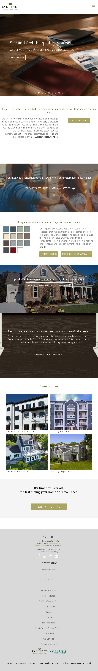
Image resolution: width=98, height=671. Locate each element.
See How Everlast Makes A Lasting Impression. (47, 188)
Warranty (48, 579)
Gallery (49, 585)
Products (48, 574)
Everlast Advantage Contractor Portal (76, 663)
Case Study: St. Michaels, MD (18, 471)
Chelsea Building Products (25, 663)
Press (48, 612)
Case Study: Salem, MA (59, 431)
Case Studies (48, 633)
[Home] (10, 6)
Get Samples (48, 638)
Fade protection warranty (76, 254)
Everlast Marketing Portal (48, 663)
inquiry (50, 552)
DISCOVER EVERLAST (79, 120)
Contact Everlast (40, 546)
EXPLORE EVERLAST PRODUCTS (49, 354)
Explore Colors (49, 254)
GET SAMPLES (17, 57)
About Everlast (48, 569)
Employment (48, 617)
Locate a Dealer (48, 606)
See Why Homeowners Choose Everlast (47, 285)
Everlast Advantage (49, 644)
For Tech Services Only (48, 601)
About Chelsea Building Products (49, 628)
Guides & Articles (48, 590)
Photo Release (48, 596)
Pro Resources (48, 622)
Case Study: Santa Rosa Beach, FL (20, 431)
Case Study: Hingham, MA (60, 471)
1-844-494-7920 (55, 543)
